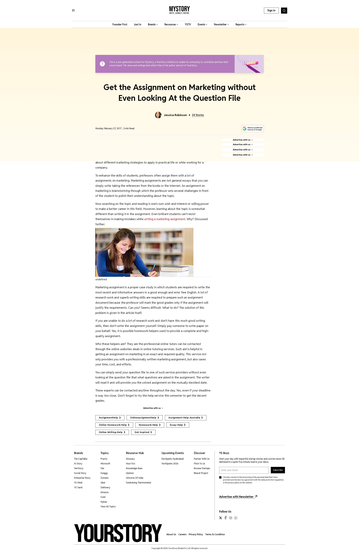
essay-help (176, 424)
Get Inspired (142, 432)
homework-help (148, 424)
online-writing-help (111, 432)
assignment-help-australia (184, 417)
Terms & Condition (215, 534)
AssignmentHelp (108, 417)
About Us (171, 534)
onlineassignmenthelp (143, 417)
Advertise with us (152, 408)
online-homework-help (113, 424)
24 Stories (198, 115)
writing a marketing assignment (164, 219)
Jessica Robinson (175, 115)
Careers (182, 534)
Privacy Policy (196, 534)
